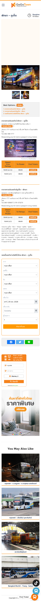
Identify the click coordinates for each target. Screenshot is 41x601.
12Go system (15, 385)
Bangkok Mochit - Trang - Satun (20, 586)
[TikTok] (36, 583)
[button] (36, 85)
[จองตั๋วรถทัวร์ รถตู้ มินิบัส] (36, 590)
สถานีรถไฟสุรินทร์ (20, 552)
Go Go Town (28, 598)
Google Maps (7, 126)
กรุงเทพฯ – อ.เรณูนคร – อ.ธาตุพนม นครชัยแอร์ (21, 483)
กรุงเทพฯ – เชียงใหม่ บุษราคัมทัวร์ (20, 517)
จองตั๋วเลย (33, 170)
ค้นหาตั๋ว (15, 381)
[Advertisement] (20, 42)
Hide (20, 105)
